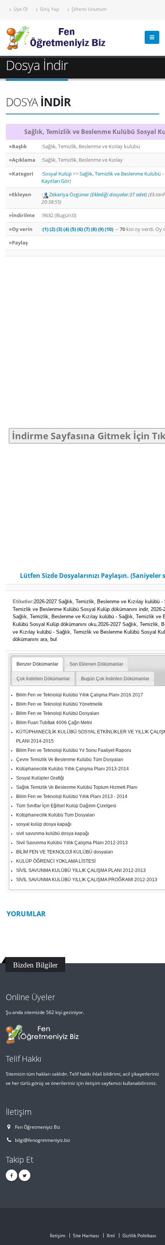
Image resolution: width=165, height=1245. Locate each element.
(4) (66, 229)
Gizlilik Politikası (139, 1235)
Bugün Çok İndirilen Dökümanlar (115, 678)
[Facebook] (11, 1175)
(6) (80, 229)
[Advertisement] (82, 342)
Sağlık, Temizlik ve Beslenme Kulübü (120, 173)
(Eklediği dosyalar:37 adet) (118, 194)
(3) (59, 229)
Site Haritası (86, 1235)
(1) (45, 229)
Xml (111, 1235)
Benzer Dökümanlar (37, 664)
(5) (73, 229)
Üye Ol (20, 9)
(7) (87, 229)
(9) (101, 229)
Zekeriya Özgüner (69, 194)
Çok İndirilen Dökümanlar (43, 678)
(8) (94, 229)
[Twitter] (24, 1175)
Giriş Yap (49, 9)
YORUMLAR (26, 913)
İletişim (57, 1235)
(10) (109, 229)
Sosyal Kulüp (57, 173)
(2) (52, 229)
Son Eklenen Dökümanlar (96, 664)
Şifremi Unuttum (88, 9)
